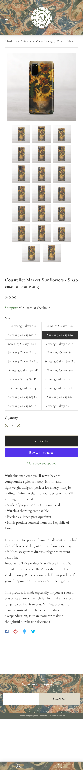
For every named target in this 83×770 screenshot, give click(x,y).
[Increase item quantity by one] (18, 426)
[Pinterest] (15, 631)
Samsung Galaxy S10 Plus (23, 335)
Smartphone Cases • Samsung (38, 41)
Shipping (11, 307)
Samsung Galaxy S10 (23, 326)
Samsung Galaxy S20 (60, 335)
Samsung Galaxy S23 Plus (60, 388)
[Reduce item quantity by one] (6, 426)
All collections (12, 41)
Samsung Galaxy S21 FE (23, 370)
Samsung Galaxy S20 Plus (60, 344)
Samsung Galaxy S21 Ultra (61, 361)
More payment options (41, 463)
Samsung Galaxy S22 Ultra (61, 379)
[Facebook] (6, 631)
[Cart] (73, 20)
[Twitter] (33, 631)
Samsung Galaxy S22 (60, 370)
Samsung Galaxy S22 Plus (23, 379)
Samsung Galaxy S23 (23, 388)
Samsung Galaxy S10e (59, 326)
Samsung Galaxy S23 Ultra (24, 397)
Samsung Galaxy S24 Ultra (61, 406)
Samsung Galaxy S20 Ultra (24, 352)
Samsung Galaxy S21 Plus (23, 361)
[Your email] (21, 699)
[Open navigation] (9, 21)
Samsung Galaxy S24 (60, 397)
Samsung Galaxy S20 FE (23, 344)
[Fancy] (24, 631)
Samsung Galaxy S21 (59, 352)
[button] (14, 88)
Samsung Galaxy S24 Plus (23, 406)
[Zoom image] (41, 88)
